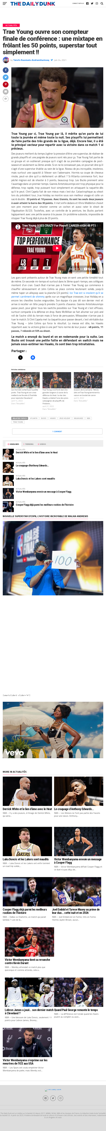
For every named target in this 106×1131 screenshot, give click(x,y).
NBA (88, 418)
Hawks (53, 418)
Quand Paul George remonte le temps (76, 1010)
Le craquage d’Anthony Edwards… (32, 465)
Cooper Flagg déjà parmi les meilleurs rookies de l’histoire (44, 504)
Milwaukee (78, 418)
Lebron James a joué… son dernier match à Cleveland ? (29, 1011)
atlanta (33, 418)
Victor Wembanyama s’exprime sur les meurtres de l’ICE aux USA (25, 1061)
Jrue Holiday (64, 418)
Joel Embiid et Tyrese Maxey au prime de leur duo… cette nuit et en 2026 (76, 911)
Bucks (43, 418)
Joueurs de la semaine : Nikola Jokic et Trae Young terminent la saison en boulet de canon (87, 392)
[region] (53, 730)
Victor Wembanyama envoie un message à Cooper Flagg (43, 491)
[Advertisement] (53, 622)
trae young (18, 422)
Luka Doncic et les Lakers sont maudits (35, 478)
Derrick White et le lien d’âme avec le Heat (37, 452)
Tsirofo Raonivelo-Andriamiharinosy (31, 60)
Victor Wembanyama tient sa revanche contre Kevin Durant (27, 961)
